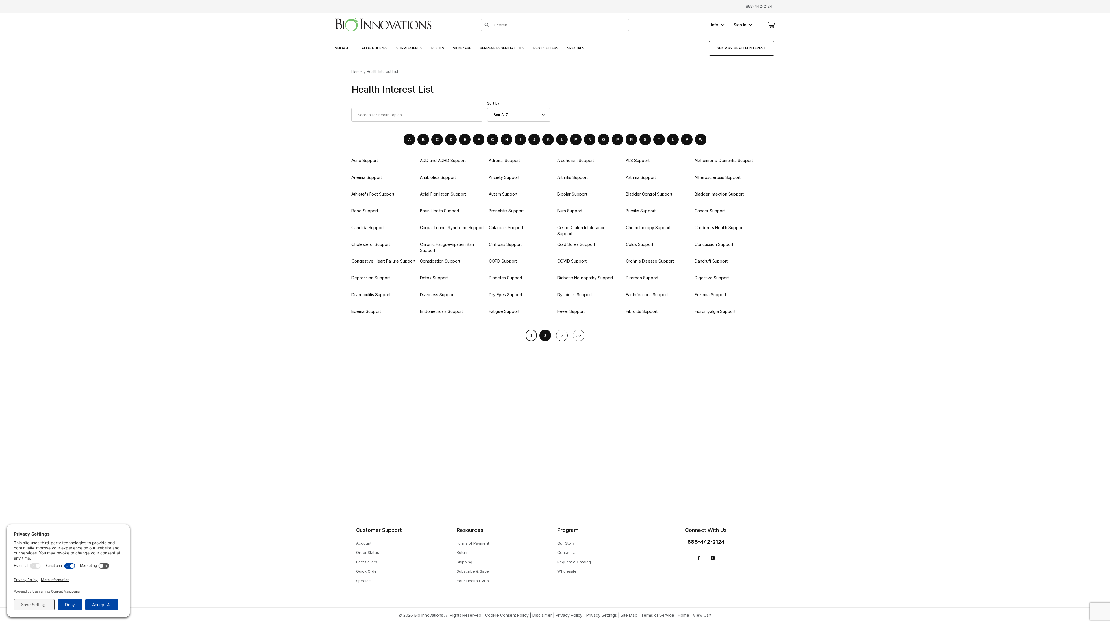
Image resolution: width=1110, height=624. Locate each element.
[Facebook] (699, 558)
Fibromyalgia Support (715, 311)
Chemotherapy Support (648, 227)
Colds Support (639, 244)
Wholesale (566, 571)
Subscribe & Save (473, 571)
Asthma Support (641, 177)
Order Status (367, 552)
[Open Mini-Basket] (771, 25)
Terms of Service (657, 615)
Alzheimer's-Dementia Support (724, 160)
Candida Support (368, 227)
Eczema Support (710, 294)
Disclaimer (542, 615)
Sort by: (494, 103)
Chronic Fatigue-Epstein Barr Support (447, 247)
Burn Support (569, 210)
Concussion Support (714, 244)
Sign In (740, 24)
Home (357, 72)
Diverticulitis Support (371, 294)
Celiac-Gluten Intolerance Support (581, 230)
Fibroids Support (642, 311)
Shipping (464, 562)
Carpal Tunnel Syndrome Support (452, 227)
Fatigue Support (504, 311)
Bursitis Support (641, 210)
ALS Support (638, 160)
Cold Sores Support (576, 244)
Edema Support (366, 311)
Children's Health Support (719, 227)
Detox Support (434, 277)
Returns (464, 552)
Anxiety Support (504, 177)
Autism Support (503, 194)
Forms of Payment (473, 543)
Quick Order (367, 571)
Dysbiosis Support (574, 294)
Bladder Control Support (649, 194)
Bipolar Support (572, 194)
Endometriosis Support (441, 311)
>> (578, 335)
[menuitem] (343, 48)
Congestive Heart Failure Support (383, 261)
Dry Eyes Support (505, 294)
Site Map (629, 615)
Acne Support (365, 160)
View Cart (702, 615)
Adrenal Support (504, 160)
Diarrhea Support (642, 277)
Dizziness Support (437, 294)
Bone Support (365, 210)
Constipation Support (440, 261)
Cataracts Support (506, 227)
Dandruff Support (711, 261)
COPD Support (503, 261)
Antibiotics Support (438, 177)
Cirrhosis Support (505, 244)
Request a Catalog (574, 562)
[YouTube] (712, 558)
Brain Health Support (439, 210)
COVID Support (572, 261)
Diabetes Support (505, 277)
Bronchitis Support (506, 210)
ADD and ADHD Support (443, 160)
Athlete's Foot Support (373, 194)
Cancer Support (710, 210)
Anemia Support (367, 177)
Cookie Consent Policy (507, 615)
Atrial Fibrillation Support (443, 194)
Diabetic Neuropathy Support (585, 277)
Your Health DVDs (473, 580)
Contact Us (567, 552)
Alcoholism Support (575, 160)
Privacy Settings (601, 615)
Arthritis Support (572, 177)
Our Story (565, 543)
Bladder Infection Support (719, 194)
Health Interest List (382, 71)
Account (363, 543)
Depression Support (371, 277)
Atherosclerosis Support (718, 177)
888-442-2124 (759, 6)
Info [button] (714, 24)
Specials (363, 580)
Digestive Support (712, 277)
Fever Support (571, 311)
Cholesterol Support (371, 244)
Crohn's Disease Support (650, 261)
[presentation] (374, 48)
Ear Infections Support (647, 294)
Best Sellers (366, 562)
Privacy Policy (569, 615)
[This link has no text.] (383, 24)
